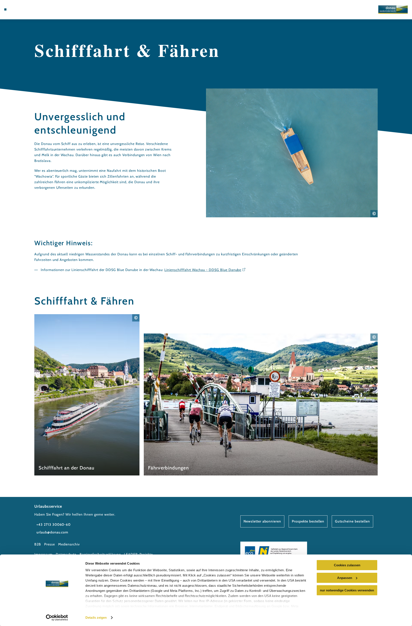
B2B (37, 544)
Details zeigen (96, 617)
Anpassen (344, 578)
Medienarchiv (69, 544)
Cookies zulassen (347, 565)
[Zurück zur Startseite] (393, 9)
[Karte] (24, 9)
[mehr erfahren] (86, 394)
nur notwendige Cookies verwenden (347, 590)
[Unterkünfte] (17, 9)
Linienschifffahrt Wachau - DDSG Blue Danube (202, 270)
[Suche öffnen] (36, 9)
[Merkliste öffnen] (30, 9)
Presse (49, 544)
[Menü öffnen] (5, 9)
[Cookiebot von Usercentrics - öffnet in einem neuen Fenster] (57, 617)
